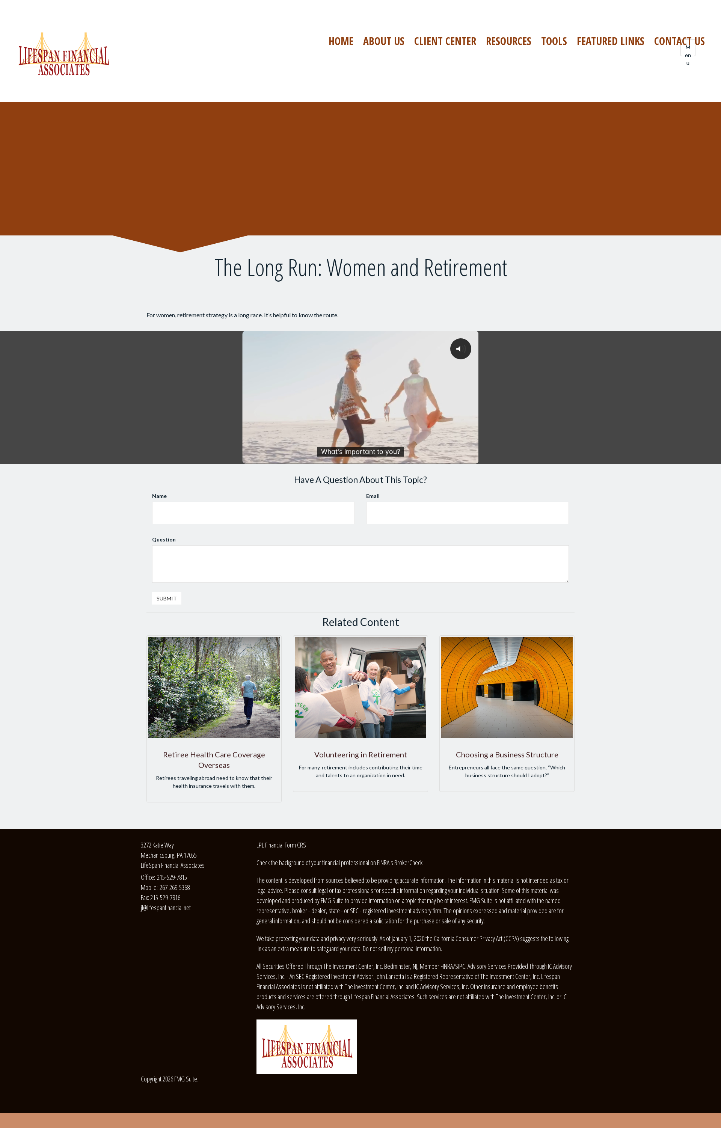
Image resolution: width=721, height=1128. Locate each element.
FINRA (446, 966)
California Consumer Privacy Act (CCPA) (476, 938)
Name (159, 496)
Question (164, 539)
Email (373, 496)
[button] (383, 41)
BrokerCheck (408, 862)
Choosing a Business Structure (507, 754)
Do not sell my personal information (402, 948)
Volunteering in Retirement (360, 754)
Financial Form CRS (285, 844)
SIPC (460, 966)
